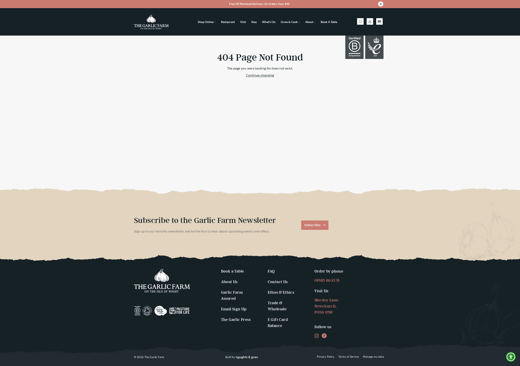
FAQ (271, 271)
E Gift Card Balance (278, 322)
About (309, 22)
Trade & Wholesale (277, 306)
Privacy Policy (325, 356)
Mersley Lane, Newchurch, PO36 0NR (326, 306)
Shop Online (206, 22)
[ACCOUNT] (370, 22)
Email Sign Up (234, 309)
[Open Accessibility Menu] (511, 357)
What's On (268, 22)
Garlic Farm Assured (232, 295)
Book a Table (329, 22)
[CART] (379, 22)
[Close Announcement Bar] (381, 4)
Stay (254, 22)
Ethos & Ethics (281, 292)
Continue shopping (260, 75)
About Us (229, 282)
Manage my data (373, 356)
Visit (243, 22)
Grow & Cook (289, 22)
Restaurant (228, 22)
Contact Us (278, 282)
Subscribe (313, 225)
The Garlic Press (236, 319)
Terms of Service (348, 356)
